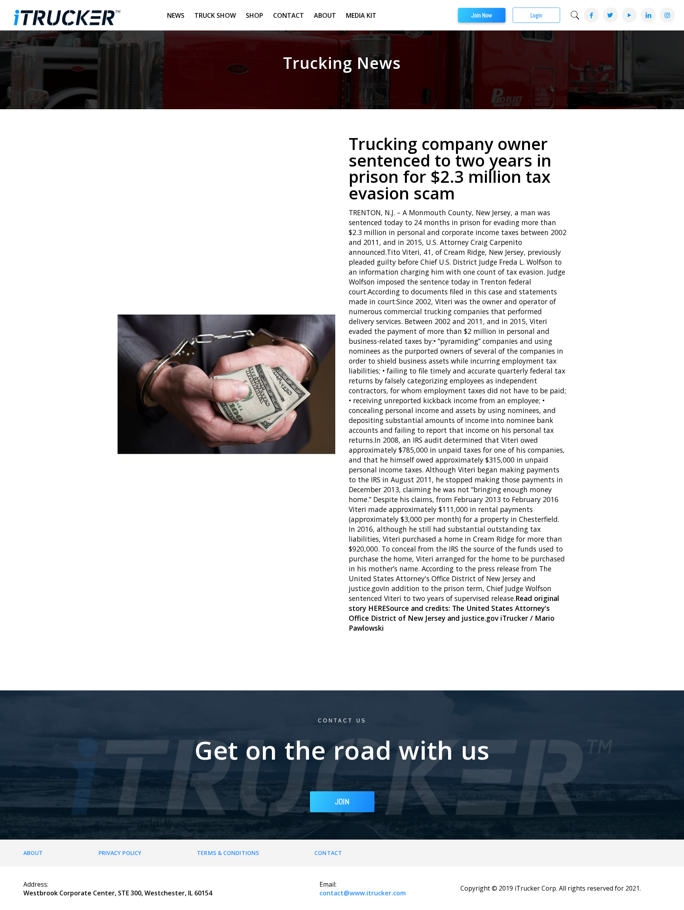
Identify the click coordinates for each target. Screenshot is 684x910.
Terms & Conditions (228, 853)
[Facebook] (591, 15)
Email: (327, 884)
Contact (288, 15)
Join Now (481, 15)
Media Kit (361, 15)
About (325, 15)
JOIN (342, 801)
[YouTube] (629, 15)
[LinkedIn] (648, 15)
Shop (254, 15)
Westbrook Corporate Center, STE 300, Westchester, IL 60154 (117, 893)
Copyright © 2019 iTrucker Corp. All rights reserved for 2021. (550, 888)
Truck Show (215, 15)
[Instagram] (667, 15)
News (175, 15)
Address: (35, 884)
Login (536, 15)
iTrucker (514, 618)
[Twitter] (610, 15)
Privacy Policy (120, 853)
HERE (377, 608)
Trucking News (342, 63)
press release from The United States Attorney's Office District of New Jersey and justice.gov (450, 578)
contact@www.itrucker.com (362, 893)
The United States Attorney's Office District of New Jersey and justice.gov (449, 613)
